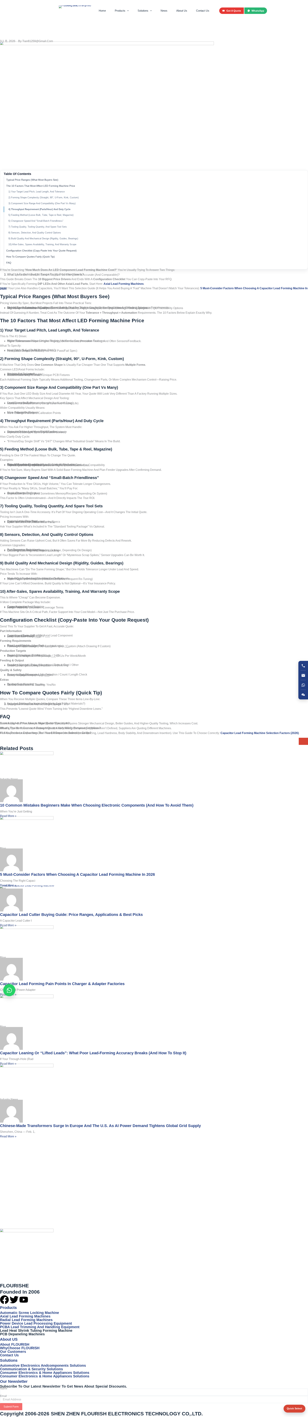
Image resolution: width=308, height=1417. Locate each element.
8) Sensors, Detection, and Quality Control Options (34, 232)
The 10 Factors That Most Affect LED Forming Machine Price (40, 185)
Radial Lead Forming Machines (26, 1320)
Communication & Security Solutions (31, 1369)
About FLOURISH (14, 1344)
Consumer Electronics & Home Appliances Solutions (44, 1373)
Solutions (143, 10)
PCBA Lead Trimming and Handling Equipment (39, 1327)
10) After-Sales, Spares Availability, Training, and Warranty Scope (42, 244)
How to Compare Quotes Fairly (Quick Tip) (30, 256)
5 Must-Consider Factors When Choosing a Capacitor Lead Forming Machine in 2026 (77, 874)
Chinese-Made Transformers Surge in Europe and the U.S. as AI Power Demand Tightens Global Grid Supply (100, 1125)
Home (102, 10)
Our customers (13, 1352)
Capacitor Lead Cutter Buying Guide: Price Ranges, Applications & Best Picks (71, 914)
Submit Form (11, 1406)
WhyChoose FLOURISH (19, 1348)
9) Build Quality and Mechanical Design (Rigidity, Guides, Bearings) (43, 238)
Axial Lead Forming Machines (25, 1316)
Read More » (8, 815)
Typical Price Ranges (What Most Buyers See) (32, 179)
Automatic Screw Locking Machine (29, 1313)
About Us (181, 10)
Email (3, 1395)
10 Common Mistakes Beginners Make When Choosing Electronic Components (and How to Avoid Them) (96, 805)
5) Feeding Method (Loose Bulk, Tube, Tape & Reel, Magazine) (40, 215)
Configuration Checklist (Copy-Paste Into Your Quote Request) (41, 250)
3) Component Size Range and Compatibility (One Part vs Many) (42, 203)
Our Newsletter (14, 1381)
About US (9, 1339)
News (164, 10)
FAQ (8, 262)
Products (120, 10)
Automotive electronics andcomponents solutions (43, 1365)
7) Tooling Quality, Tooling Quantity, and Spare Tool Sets (37, 226)
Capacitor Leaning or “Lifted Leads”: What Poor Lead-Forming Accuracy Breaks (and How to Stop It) (93, 1053)
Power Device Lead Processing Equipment (36, 1323)
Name (3, 1388)
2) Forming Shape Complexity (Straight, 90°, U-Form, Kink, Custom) (43, 197)
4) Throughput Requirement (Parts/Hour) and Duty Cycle (39, 209)
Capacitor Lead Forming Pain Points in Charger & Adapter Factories (62, 984)
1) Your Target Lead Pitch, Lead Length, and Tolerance (36, 191)
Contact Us (202, 10)
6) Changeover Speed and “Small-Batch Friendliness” (35, 221)
